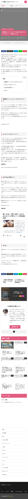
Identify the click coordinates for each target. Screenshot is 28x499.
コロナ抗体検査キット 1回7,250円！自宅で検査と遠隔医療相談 (20, 281)
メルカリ (7, 491)
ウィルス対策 (5, 467)
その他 (3, 446)
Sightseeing (4, 474)
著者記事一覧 (15, 326)
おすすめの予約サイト (8, 87)
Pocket (25, 51)
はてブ (16, 51)
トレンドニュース (6, 443)
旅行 (5, 42)
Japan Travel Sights (18, 491)
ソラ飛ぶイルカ (10, 2)
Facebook (3, 51)
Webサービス (5, 471)
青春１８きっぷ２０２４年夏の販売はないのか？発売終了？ (7, 386)
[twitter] (14, 332)
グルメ (3, 464)
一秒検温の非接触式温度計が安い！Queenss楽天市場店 (8, 281)
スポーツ (4, 450)
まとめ (5, 90)
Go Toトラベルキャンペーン (9, 84)
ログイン (13, 402)
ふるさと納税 (5, 439)
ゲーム (3, 460)
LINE (20, 51)
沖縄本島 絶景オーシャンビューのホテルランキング (7, 353)
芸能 (3, 429)
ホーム (2, 491)
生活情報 (4, 433)
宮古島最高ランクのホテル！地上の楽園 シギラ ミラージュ (20, 353)
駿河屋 (12, 491)
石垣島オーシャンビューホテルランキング (12, 81)
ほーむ (2, 42)
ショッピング (5, 457)
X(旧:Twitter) (10, 51)
